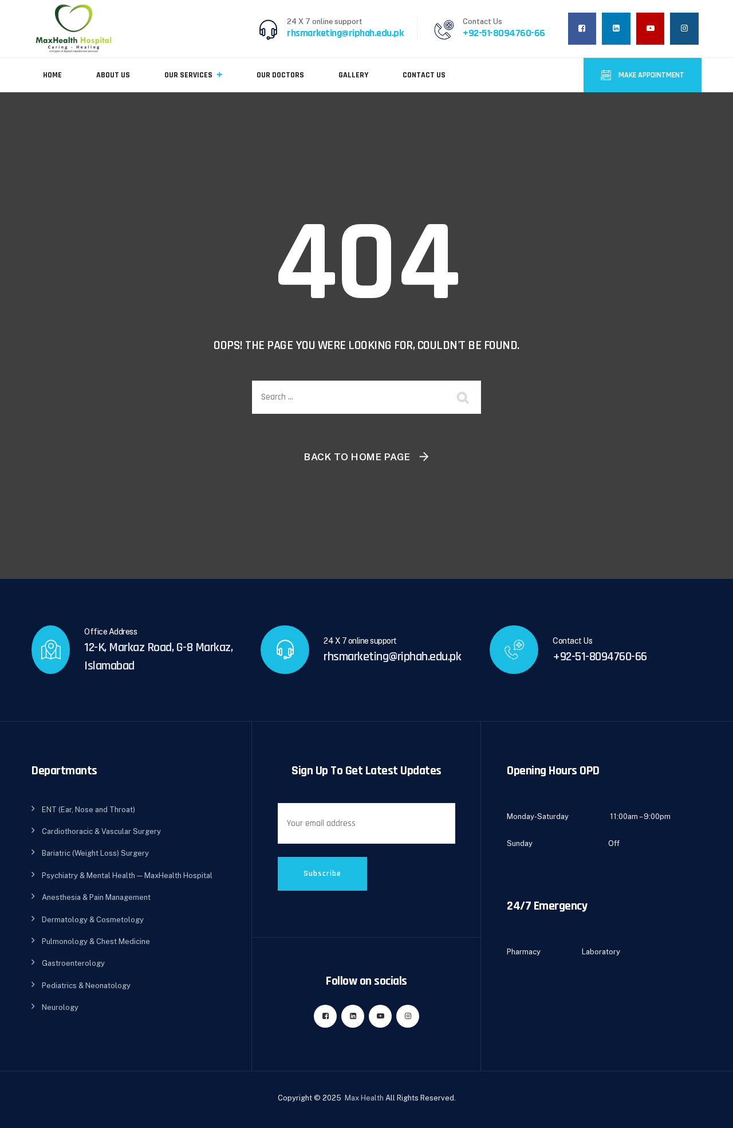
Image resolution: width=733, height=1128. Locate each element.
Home (52, 75)
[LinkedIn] (616, 28)
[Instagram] (684, 28)
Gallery (353, 75)
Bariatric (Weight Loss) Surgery (95, 853)
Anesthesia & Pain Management (96, 897)
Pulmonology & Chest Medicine (96, 941)
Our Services (188, 75)
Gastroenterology (73, 963)
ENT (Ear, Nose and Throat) (88, 809)
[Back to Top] (709, 1109)
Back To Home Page (357, 457)
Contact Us (424, 75)
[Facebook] (582, 28)
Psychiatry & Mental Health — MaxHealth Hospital (127, 875)
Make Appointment (650, 75)
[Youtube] (650, 28)
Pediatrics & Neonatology (86, 985)
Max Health (364, 1098)
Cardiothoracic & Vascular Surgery (101, 831)
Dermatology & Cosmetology (93, 919)
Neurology (60, 1007)
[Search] (464, 397)
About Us (113, 75)
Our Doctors (280, 75)
